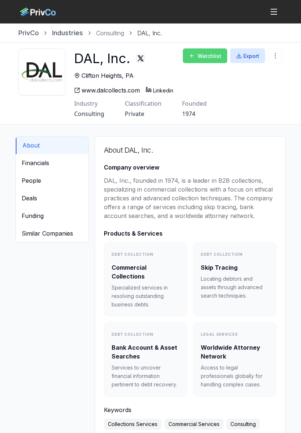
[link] (149, 33)
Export (251, 56)
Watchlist (209, 56)
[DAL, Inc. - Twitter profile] (140, 58)
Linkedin (163, 90)
